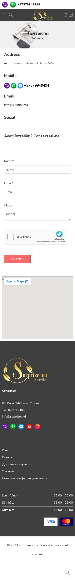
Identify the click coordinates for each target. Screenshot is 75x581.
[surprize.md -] (43, 15)
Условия (8, 471)
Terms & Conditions (51, 563)
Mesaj (8, 205)
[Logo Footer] (25, 370)
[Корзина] (71, 15)
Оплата (7, 457)
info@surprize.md (14, 416)
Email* (8, 183)
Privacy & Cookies (22, 563)
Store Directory (41, 572)
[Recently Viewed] (68, 573)
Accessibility (18, 572)
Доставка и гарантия (17, 464)
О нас (6, 450)
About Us (61, 572)
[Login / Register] (66, 15)
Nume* (9, 161)
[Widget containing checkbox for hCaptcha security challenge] (35, 237)
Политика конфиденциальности (25, 478)
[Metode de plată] (58, 521)
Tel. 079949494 (13, 410)
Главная (37, 38)
